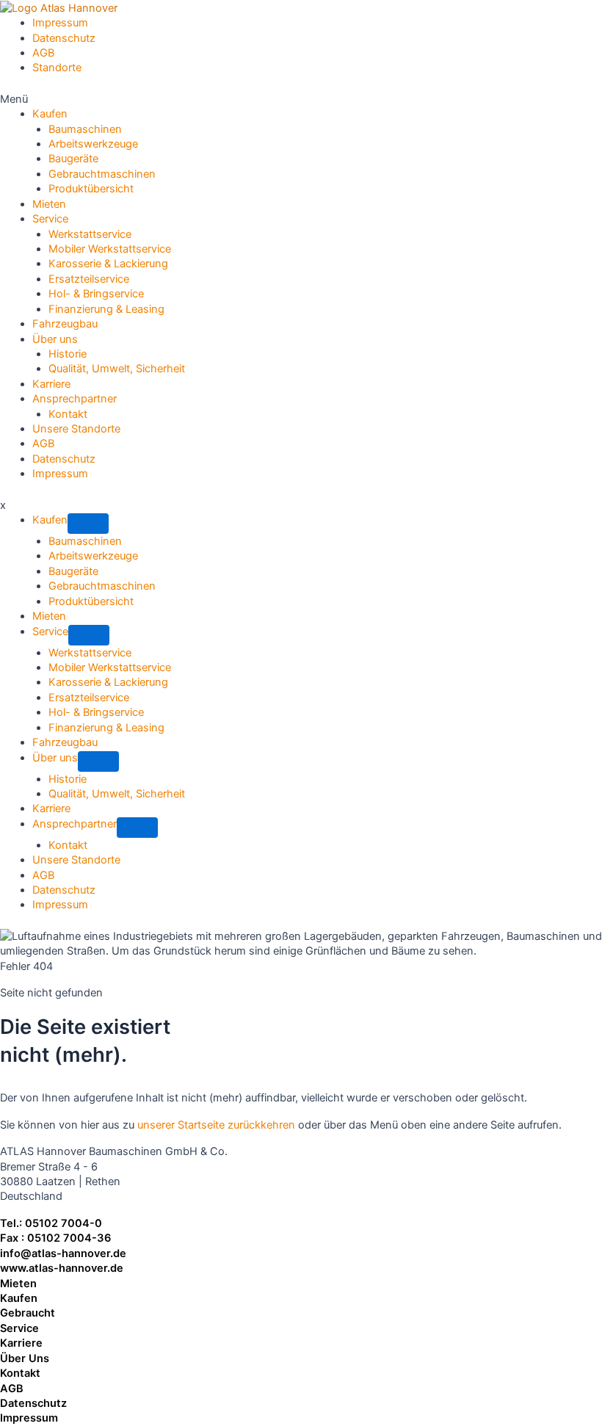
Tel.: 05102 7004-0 (51, 1223)
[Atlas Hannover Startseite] (58, 7)
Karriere (21, 1343)
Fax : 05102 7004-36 (55, 1238)
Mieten (18, 1283)
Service (19, 1328)
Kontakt (20, 1373)
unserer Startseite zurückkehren (216, 1125)
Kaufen (18, 1298)
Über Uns (24, 1358)
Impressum (29, 1418)
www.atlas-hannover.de (61, 1268)
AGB (11, 1388)
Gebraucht (27, 1313)
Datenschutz (33, 1403)
